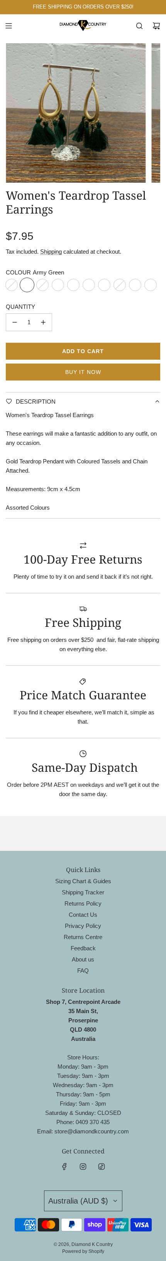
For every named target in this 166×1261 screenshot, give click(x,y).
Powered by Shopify (83, 1251)
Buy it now (83, 372)
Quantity (20, 306)
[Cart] (156, 25)
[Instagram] (83, 1166)
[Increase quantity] (43, 322)
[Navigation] (8, 25)
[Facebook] (64, 1166)
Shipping (51, 251)
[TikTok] (101, 1166)
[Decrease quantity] (14, 322)
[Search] (139, 25)
